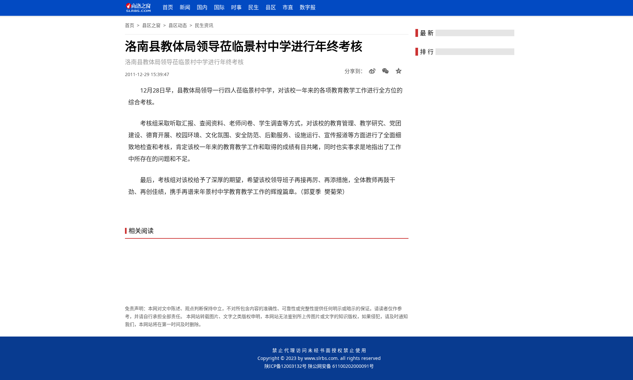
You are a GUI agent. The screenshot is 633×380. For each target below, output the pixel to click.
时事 (236, 7)
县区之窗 (151, 25)
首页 (168, 7)
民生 (253, 7)
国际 (219, 7)
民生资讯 (204, 25)
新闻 (185, 7)
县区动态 (177, 25)
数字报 (308, 7)
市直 (288, 7)
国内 (202, 7)
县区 (270, 7)
